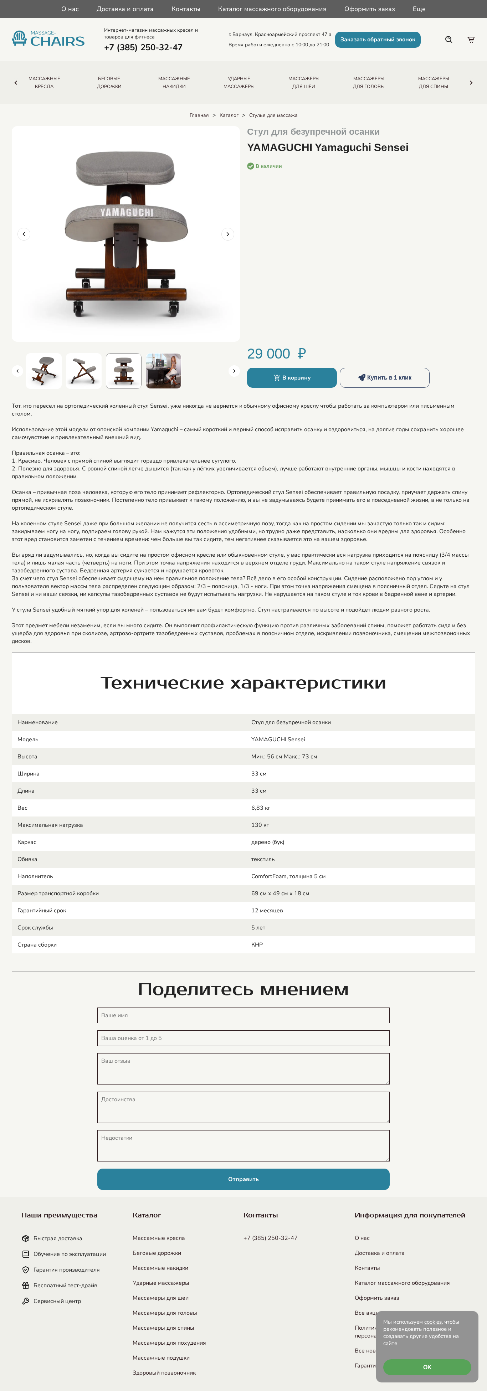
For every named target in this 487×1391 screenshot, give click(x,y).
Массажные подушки (161, 1358)
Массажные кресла (159, 1238)
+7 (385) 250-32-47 (271, 1238)
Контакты (185, 9)
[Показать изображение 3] (124, 371)
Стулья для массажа (273, 115)
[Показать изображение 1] (44, 371)
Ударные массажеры (161, 1283)
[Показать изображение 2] (84, 371)
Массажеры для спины (163, 1328)
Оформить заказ (369, 9)
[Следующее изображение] (227, 234)
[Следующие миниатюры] (234, 371)
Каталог (229, 115)
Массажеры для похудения (169, 1343)
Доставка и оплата (125, 9)
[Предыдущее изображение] (23, 234)
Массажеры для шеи (161, 1298)
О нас (70, 9)
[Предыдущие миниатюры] (17, 371)
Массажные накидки (160, 1268)
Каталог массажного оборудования (272, 9)
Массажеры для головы (165, 1313)
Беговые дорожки (157, 1253)
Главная (199, 115)
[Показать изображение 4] (163, 371)
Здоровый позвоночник (164, 1373)
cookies (433, 1321)
